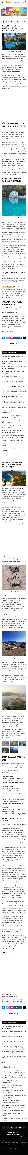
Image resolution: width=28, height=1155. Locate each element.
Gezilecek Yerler (13, 1132)
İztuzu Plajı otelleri (17, 1001)
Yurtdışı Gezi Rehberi (13, 1134)
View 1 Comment (14, 1013)
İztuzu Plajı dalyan (6, 994)
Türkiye (13, 22)
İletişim (20, 1137)
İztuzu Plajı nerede (6, 1001)
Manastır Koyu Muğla (7, 331)
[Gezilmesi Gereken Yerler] (13, 2)
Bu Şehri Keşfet (6, 22)
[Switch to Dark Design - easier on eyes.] (23, 2)
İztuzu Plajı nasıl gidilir (18, 999)
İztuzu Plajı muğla (6, 999)
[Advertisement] (14, 105)
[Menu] (3, 2)
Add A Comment (14, 344)
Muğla (18, 22)
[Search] (25, 2)
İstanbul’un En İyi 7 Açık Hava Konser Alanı (13, 440)
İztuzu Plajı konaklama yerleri (9, 996)
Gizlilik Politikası (10, 1137)
